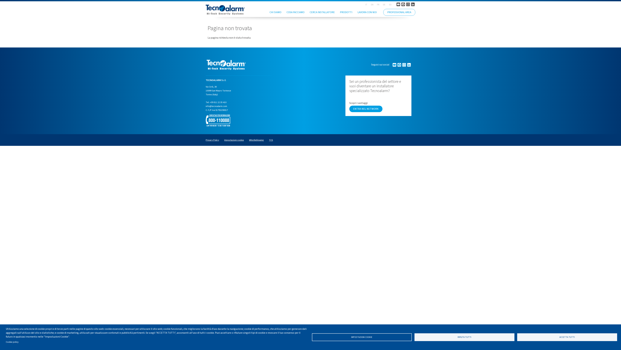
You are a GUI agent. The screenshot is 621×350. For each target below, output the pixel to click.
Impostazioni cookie (361, 337)
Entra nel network (366, 109)
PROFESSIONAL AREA (399, 12)
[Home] (225, 10)
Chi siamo (275, 12)
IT (366, 4)
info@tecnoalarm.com (216, 106)
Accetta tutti (567, 337)
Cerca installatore (322, 12)
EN (372, 4)
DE (384, 4)
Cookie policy (12, 342)
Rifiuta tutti (464, 337)
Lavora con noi (367, 12)
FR (378, 4)
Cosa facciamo (296, 12)
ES (390, 4)
